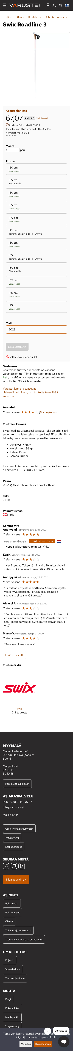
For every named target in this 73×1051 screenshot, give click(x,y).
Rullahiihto (34, 17)
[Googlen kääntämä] (15, 541)
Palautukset (11, 903)
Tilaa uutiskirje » (16, 879)
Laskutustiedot (13, 846)
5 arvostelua (47, 412)
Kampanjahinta (16, 111)
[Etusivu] (26, 5)
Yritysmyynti (12, 837)
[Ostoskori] (60, 5)
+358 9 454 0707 (20, 802)
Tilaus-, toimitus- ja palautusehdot (24, 939)
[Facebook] (6, 866)
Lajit (7, 17)
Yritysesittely (12, 1026)
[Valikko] (4, 5)
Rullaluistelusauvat (56, 17)
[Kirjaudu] (54, 5)
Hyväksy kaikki (43, 1043)
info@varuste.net (13, 807)
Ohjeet (9, 921)
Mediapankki (12, 1017)
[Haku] (48, 5)
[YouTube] (21, 866)
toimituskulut (42, 118)
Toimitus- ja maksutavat (18, 930)
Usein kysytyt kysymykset (19, 828)
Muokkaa (26, 1043)
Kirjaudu (9, 960)
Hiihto (19, 17)
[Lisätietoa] (7, 125)
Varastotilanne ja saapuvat (19, 388)
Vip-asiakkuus (12, 969)
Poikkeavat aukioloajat (17, 783)
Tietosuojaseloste (15, 978)
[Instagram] (14, 866)
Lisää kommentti (14, 655)
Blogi (8, 999)
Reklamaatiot (12, 912)
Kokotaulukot (12, 1008)
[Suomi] (67, 5)
